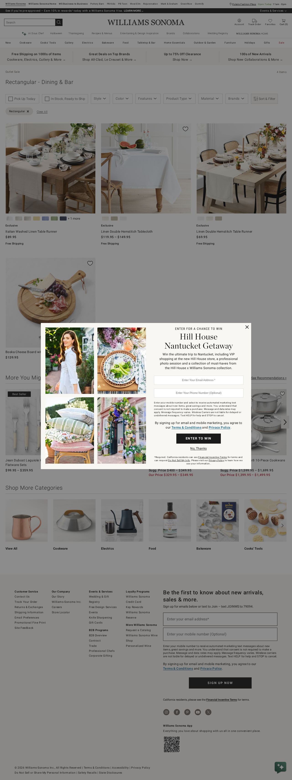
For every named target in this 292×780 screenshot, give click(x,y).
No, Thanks (198, 448)
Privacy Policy (219, 427)
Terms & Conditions (186, 427)
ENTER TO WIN (198, 438)
